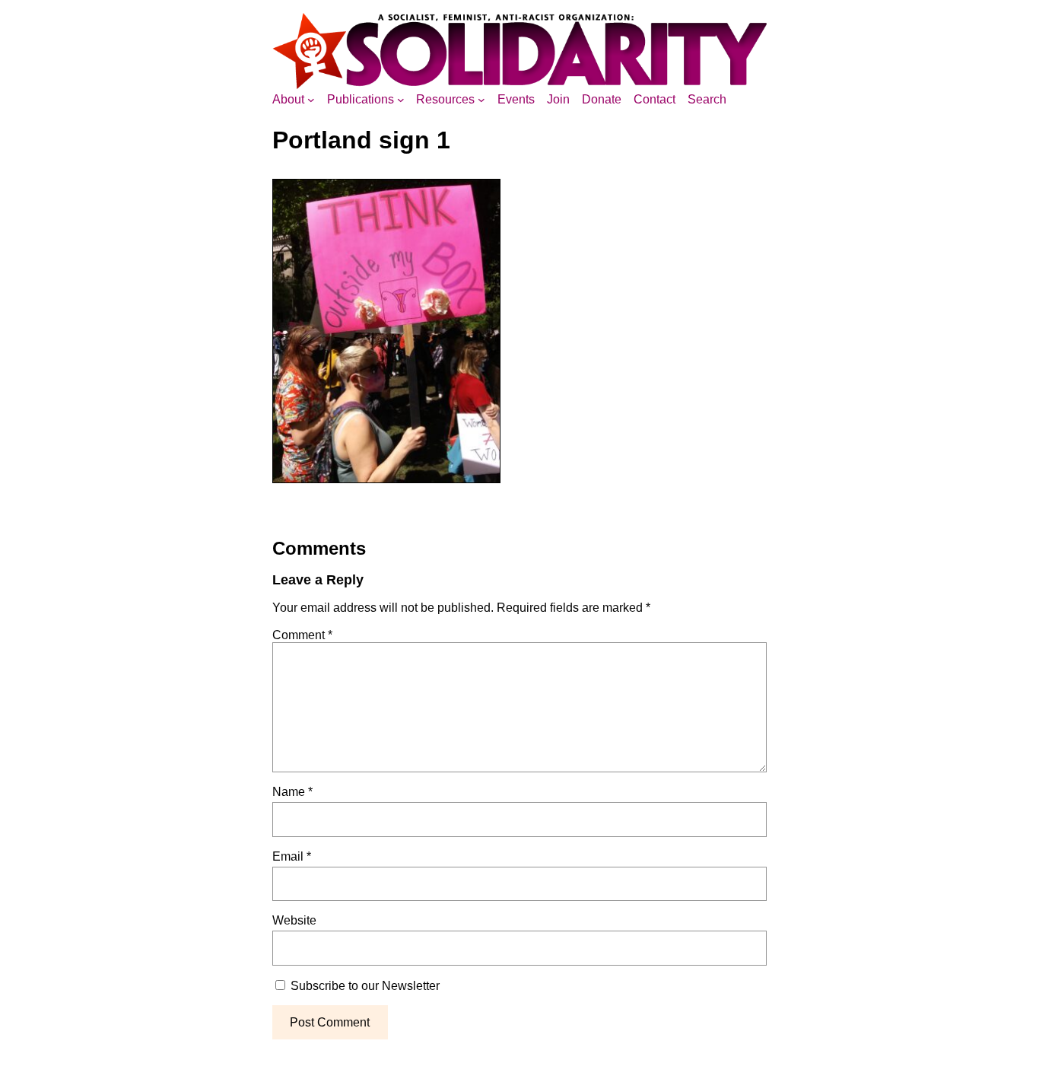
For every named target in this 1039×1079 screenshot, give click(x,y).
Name (292, 791)
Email (291, 856)
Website (294, 920)
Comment (302, 635)
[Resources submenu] (481, 99)
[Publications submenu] (401, 99)
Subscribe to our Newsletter (364, 985)
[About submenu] (311, 99)
